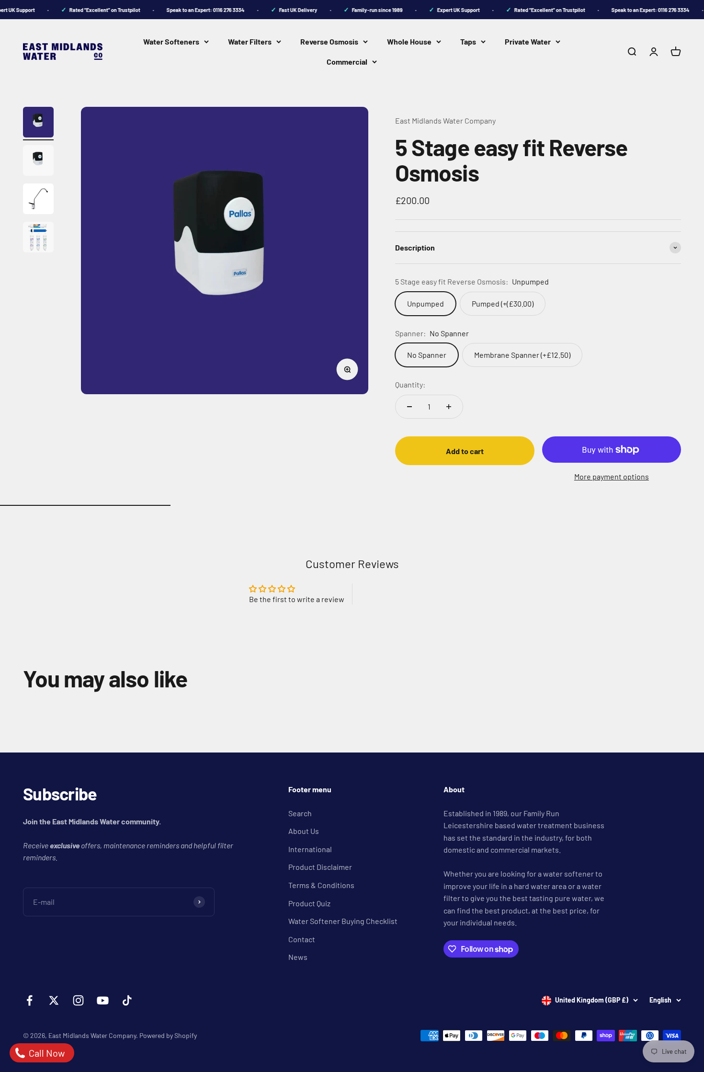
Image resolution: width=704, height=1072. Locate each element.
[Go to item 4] (38, 238)
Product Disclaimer (320, 866)
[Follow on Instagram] (78, 1000)
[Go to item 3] (38, 200)
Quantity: (410, 384)
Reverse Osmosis (329, 41)
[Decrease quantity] (409, 406)
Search (300, 813)
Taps (468, 41)
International (310, 849)
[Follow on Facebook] (29, 1000)
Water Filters (250, 41)
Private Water (528, 41)
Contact (301, 939)
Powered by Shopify (168, 1035)
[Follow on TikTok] (127, 1000)
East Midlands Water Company (445, 120)
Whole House (409, 41)
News (297, 956)
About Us (303, 830)
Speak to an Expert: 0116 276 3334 (199, 9)
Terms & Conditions (321, 885)
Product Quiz (309, 903)
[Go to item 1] (38, 123)
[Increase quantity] (449, 406)
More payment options (611, 476)
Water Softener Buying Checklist (342, 920)
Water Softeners (171, 41)
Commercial (347, 61)
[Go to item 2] (38, 162)
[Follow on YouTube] (102, 1000)
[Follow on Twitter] (53, 1000)
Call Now (46, 1053)
